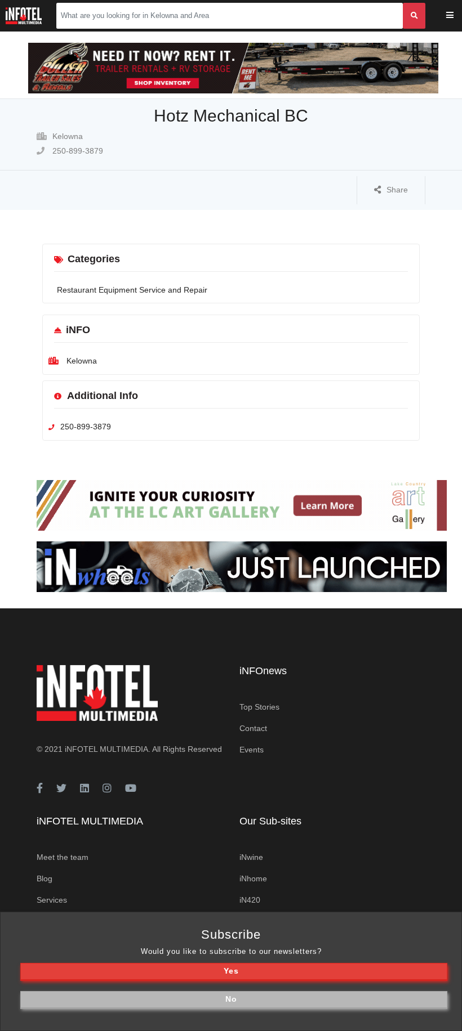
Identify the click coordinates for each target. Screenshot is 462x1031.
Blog (44, 878)
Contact (253, 728)
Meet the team (62, 857)
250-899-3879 (76, 150)
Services (52, 899)
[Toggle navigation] (457, 16)
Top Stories (259, 706)
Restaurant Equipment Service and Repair (132, 289)
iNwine (251, 857)
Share (397, 189)
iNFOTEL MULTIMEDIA (106, 749)
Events (251, 749)
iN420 (249, 899)
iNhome (253, 878)
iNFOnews (263, 670)
